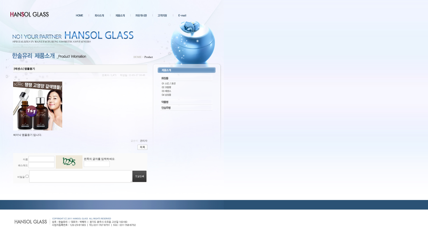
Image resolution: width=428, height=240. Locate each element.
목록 (142, 147)
